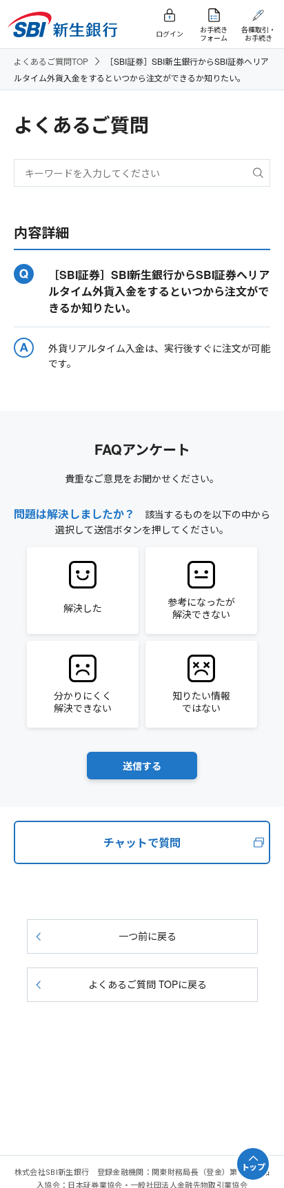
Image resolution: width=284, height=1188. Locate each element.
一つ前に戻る (147, 936)
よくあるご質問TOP (51, 61)
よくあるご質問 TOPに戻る (147, 984)
